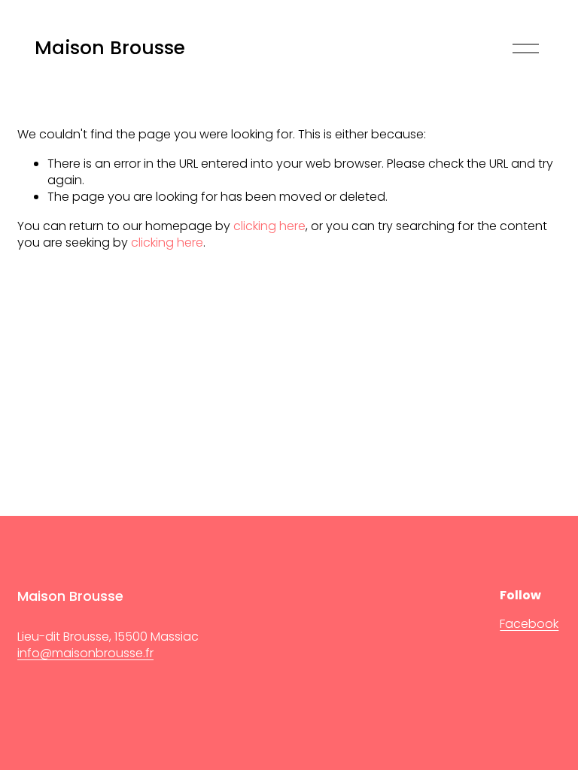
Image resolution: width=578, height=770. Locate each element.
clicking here (269, 226)
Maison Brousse (110, 48)
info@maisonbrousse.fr (85, 653)
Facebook (529, 624)
